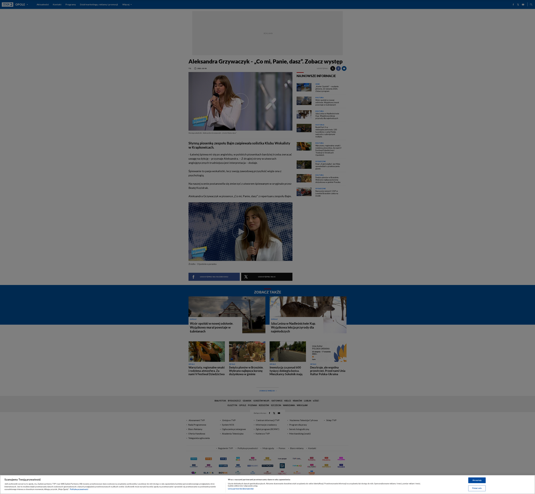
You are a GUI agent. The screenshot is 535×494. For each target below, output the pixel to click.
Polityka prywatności (79, 489)
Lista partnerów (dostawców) (240, 489)
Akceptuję (476, 480)
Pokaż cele (477, 488)
